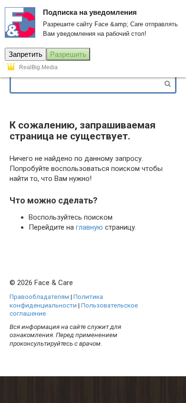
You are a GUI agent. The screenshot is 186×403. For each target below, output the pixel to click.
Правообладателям (39, 296)
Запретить (25, 54)
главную (89, 227)
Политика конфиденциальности (56, 301)
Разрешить (68, 54)
